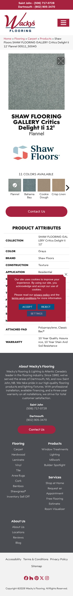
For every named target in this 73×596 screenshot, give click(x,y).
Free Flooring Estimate (54, 501)
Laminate (18, 459)
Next (67, 186)
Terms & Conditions (35, 559)
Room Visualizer (55, 508)
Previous (5, 186)
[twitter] (42, 578)
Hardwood (18, 454)
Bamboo (18, 486)
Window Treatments (55, 449)
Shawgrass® (18, 491)
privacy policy (42, 294)
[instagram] (47, 578)
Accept (27, 306)
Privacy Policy (59, 559)
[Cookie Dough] (44, 185)
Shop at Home (55, 483)
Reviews (18, 537)
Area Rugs (18, 475)
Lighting (55, 454)
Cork (18, 480)
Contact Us (36, 211)
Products (45, 38)
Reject (46, 306)
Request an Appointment (54, 491)
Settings (36, 313)
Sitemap (36, 566)
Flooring (19, 38)
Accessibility (13, 559)
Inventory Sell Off (18, 496)
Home (7, 38)
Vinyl (18, 465)
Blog (18, 542)
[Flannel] (14, 185)
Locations (18, 532)
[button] (63, 23)
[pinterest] (36, 578)
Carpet (32, 38)
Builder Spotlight (54, 465)
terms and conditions (24, 297)
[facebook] (26, 578)
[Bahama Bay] (29, 185)
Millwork (54, 459)
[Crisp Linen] (58, 185)
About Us (18, 526)
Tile (18, 470)
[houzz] (31, 578)
